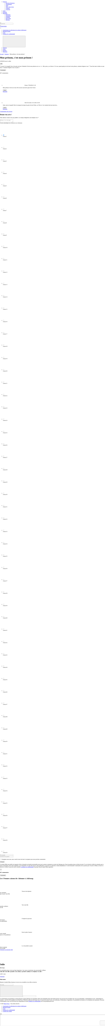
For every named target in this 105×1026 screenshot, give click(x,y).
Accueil (2, 54)
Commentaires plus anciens (6, 111)
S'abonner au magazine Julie (6, 949)
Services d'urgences (10, 3)
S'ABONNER (3, 26)
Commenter (3, 70)
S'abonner (2, 976)
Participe (7, 54)
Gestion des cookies (7, 1011)
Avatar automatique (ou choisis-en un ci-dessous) (11, 123)
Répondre (5, 91)
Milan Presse (7, 1003)
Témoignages (9, 4)
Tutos (7, 5)
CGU (4, 32)
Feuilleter (8, 17)
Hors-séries (8, 18)
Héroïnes (8, 19)
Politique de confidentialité (9, 34)
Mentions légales (6, 31)
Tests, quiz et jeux (10, 7)
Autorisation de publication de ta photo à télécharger (14, 30)
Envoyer (2, 861)
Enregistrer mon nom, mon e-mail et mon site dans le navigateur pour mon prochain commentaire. (24, 859)
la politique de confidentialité (27, 867)
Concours (8, 9)
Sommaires (8, 16)
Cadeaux (8, 8)
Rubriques (8, 14)
